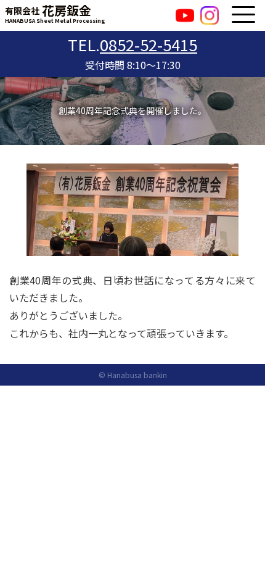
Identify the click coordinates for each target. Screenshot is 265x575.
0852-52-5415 (148, 44)
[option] (132, 209)
